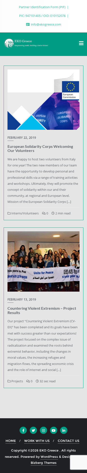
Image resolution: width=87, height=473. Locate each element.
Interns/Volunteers (25, 213)
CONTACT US (68, 441)
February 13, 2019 (21, 299)
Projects (17, 381)
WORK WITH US (37, 441)
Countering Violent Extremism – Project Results (41, 310)
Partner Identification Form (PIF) (42, 7)
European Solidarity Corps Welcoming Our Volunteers (40, 148)
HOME (11, 441)
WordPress (49, 457)
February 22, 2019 (21, 138)
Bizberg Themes (44, 463)
